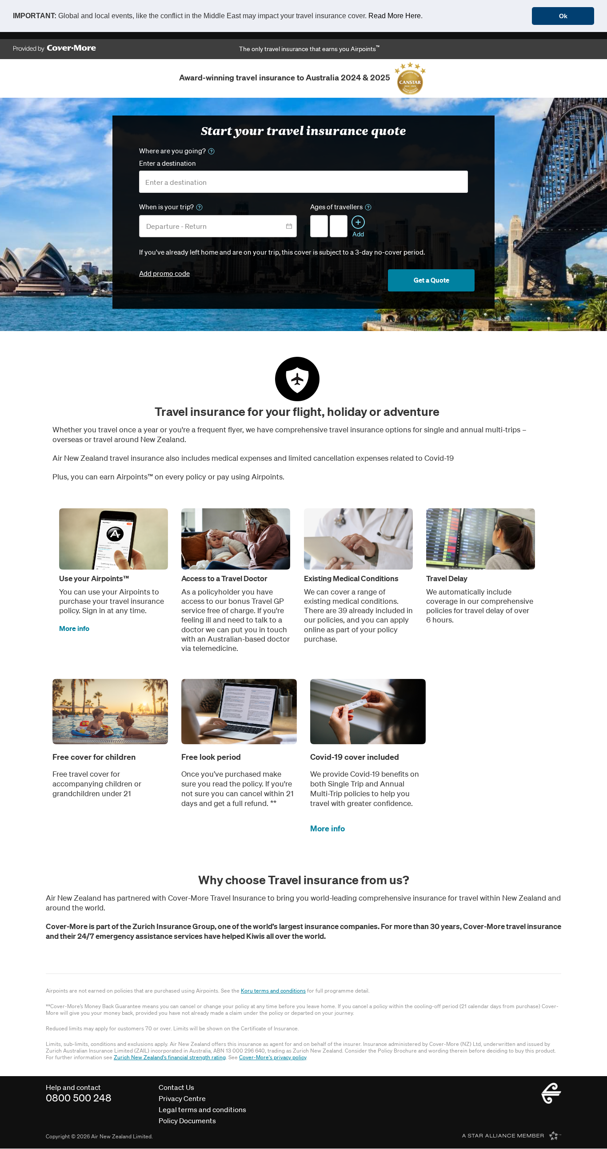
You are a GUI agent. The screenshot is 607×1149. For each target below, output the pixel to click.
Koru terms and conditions (273, 990)
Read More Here (394, 16)
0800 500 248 (79, 1098)
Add (358, 233)
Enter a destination (167, 163)
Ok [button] (563, 16)
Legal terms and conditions (202, 1109)
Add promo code (164, 273)
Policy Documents (187, 1120)
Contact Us (176, 1087)
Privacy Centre (182, 1098)
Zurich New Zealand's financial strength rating (170, 1057)
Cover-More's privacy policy (272, 1057)
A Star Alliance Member (511, 1135)
